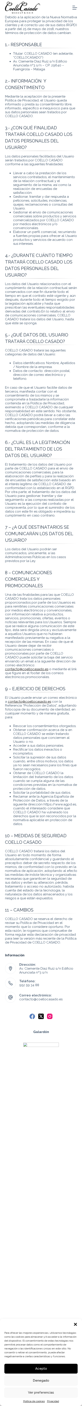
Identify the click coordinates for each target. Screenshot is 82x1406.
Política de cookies (34, 1401)
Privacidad (53, 1401)
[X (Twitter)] (41, 1016)
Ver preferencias (41, 1392)
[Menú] (74, 7)
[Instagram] (49, 1016)
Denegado (41, 1380)
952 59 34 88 (29, 985)
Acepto (41, 1369)
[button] (75, 1324)
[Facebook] (32, 1016)
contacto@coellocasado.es (26, 669)
